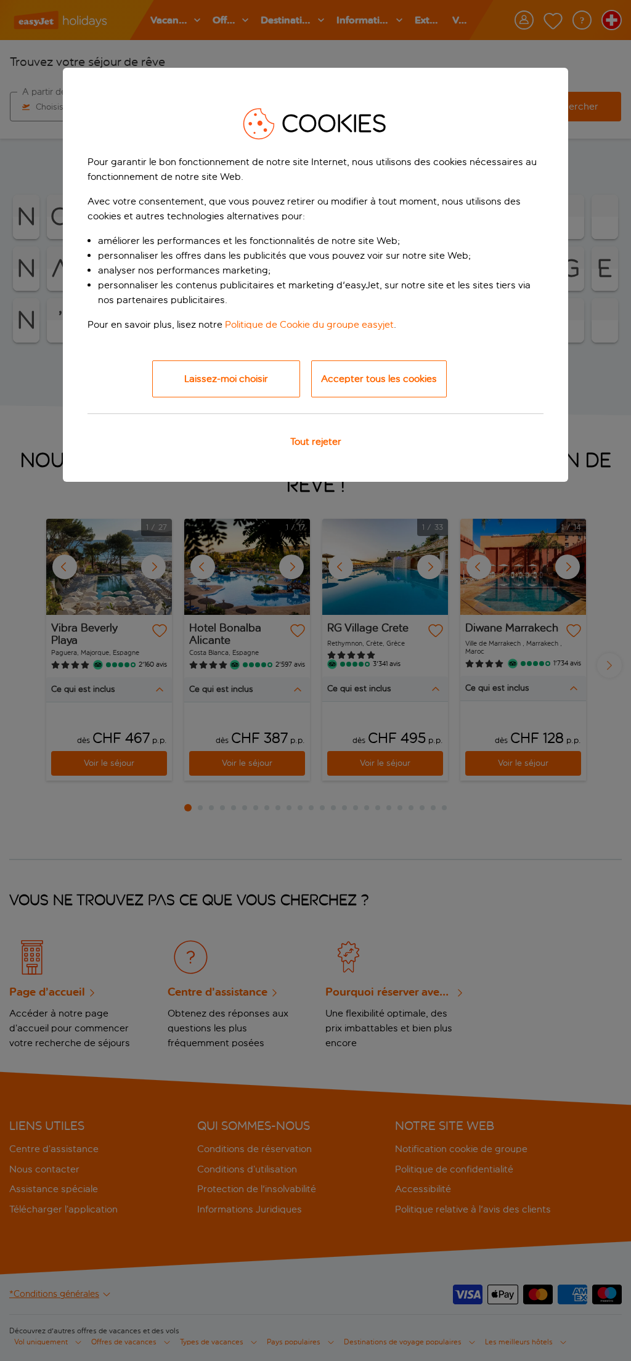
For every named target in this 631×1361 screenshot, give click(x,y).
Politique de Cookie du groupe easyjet (309, 324)
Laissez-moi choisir (226, 378)
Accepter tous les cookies (379, 378)
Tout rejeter (315, 441)
